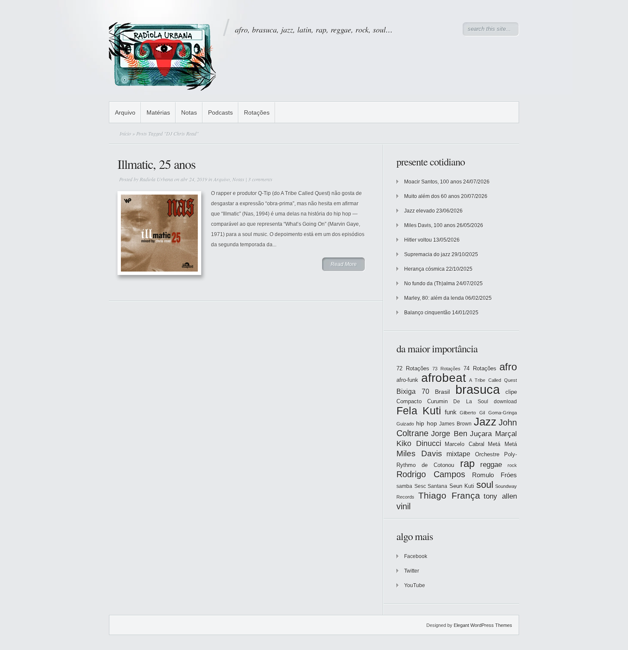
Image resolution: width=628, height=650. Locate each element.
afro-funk (407, 380)
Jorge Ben (449, 433)
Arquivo (125, 112)
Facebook (415, 556)
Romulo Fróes (494, 475)
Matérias (158, 112)
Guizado (405, 423)
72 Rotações (412, 368)
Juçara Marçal (493, 434)
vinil (403, 506)
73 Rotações (446, 368)
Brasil (442, 391)
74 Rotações (480, 368)
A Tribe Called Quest (493, 380)
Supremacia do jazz (427, 254)
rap (467, 463)
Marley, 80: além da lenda (434, 298)
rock (512, 465)
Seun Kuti (462, 486)
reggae (491, 465)
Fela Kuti (418, 411)
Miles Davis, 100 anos (429, 225)
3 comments (260, 179)
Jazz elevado (419, 211)
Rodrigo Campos (430, 474)
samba (404, 486)
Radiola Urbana (156, 179)
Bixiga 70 (412, 391)
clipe (511, 392)
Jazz (485, 421)
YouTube (414, 585)
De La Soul (470, 402)
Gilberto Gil (472, 412)
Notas (189, 112)
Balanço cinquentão (427, 313)
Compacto (409, 401)
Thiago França (449, 495)
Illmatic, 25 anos (156, 163)
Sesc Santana (431, 486)
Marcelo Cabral (464, 444)
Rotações (257, 112)
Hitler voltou (418, 240)
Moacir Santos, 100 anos (433, 182)
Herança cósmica (424, 269)
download (505, 402)
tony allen (500, 496)
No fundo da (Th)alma (429, 284)
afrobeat (443, 377)
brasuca (477, 389)
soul (484, 484)
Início (125, 133)
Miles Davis (419, 453)
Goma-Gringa (502, 412)
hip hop (426, 423)
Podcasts (220, 112)
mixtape (458, 454)
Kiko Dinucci (418, 443)
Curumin (437, 401)
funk (451, 412)
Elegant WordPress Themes (483, 625)
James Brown (455, 424)
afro (508, 366)
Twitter (411, 571)
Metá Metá (502, 444)
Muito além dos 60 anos (432, 196)
